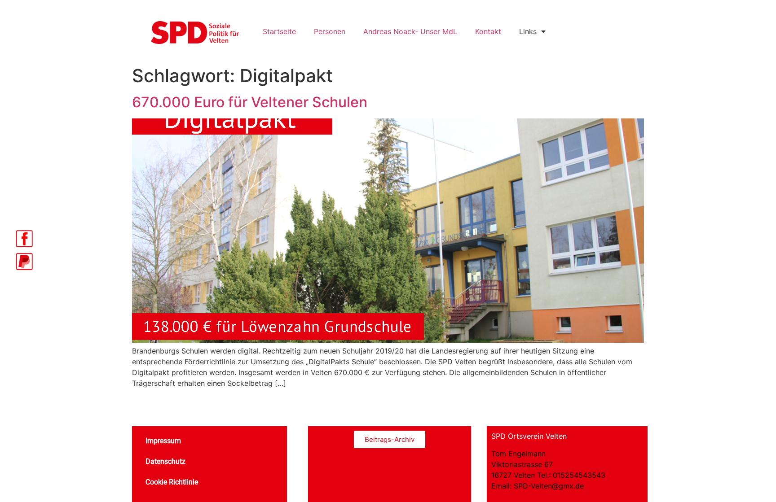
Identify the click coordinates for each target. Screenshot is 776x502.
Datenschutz (165, 461)
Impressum (163, 441)
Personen (329, 31)
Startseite (279, 31)
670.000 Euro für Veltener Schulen (249, 102)
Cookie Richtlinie (172, 482)
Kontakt (488, 31)
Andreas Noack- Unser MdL (410, 31)
